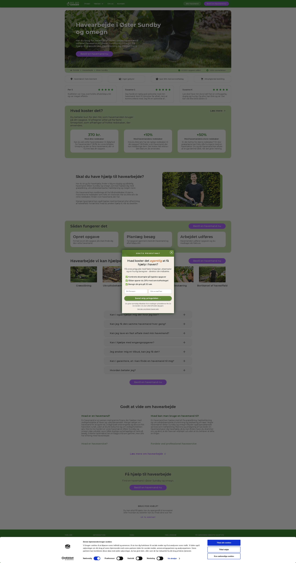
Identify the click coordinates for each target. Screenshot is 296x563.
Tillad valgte (224, 549)
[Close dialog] (171, 252)
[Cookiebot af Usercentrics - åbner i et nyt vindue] (68, 558)
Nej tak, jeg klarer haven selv (148, 309)
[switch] (120, 558)
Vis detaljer (172, 558)
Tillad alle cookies (224, 543)
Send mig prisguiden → (148, 298)
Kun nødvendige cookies (224, 556)
